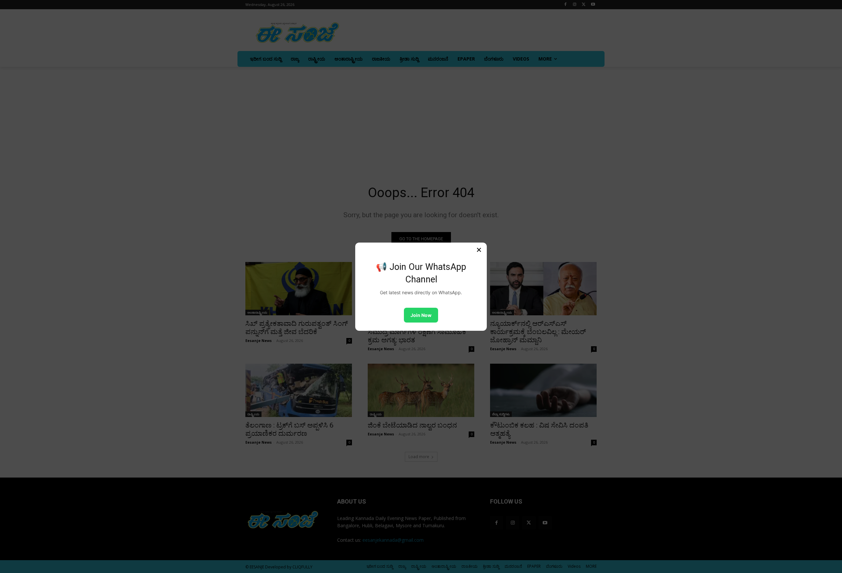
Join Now (421, 315)
